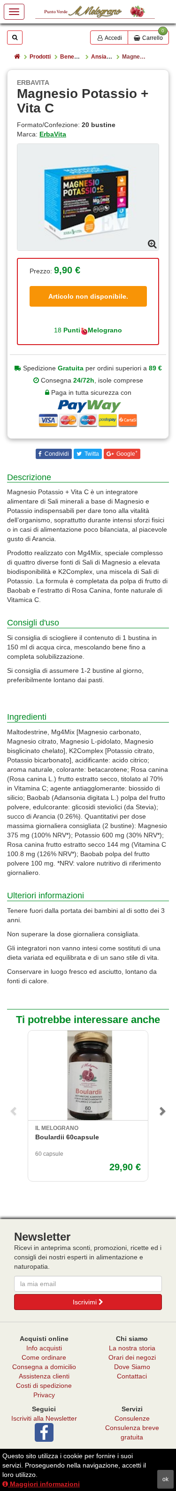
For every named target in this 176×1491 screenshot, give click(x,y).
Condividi (56, 454)
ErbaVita (52, 134)
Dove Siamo (132, 1367)
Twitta (91, 454)
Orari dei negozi (132, 1357)
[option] (88, 196)
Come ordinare (44, 1357)
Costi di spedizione (44, 1385)
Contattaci (132, 1376)
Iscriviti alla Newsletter (44, 1418)
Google (126, 453)
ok (165, 1479)
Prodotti (40, 56)
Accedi (113, 38)
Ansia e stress (110, 56)
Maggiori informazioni (44, 1484)
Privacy (44, 1395)
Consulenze (132, 1418)
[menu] (14, 12)
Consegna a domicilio (44, 1367)
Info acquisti (44, 1348)
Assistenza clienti (44, 1376)
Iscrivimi (86, 1302)
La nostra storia (132, 1348)
